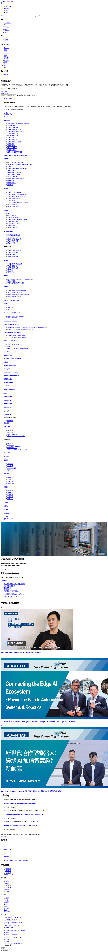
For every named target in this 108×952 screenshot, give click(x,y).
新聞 (5, 906)
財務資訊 (10, 477)
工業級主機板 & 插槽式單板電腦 (17, 219)
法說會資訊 (10, 481)
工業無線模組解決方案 (14, 129)
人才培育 (10, 495)
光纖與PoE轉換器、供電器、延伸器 (18, 202)
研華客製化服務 (8, 379)
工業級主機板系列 (12, 127)
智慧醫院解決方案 (12, 268)
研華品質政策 (7, 407)
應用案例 (6, 898)
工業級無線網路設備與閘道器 (16, 196)
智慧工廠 (6, 362)
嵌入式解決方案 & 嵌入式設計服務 (12, 358)
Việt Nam (6, 67)
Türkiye (6, 65)
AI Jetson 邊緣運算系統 (14, 250)
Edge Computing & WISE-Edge (11, 312)
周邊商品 (6, 303)
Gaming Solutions (8, 369)
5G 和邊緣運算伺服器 (13, 235)
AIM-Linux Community (13, 446)
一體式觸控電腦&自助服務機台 (16, 290)
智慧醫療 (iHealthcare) (9, 365)
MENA (6, 74)
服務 (5, 393)
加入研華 (10, 499)
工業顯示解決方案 (12, 133)
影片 (5, 904)
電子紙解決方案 (12, 148)
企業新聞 (6, 883)
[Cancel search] (34, 95)
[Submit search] (32, 95)
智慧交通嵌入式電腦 (13, 223)
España (6, 40)
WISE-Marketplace (9, 518)
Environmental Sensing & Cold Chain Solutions (20, 279)
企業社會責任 (8, 887)
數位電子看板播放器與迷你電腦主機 (18, 294)
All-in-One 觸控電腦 (13, 344)
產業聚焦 (6, 902)
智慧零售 (6, 286)
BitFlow (9, 386)
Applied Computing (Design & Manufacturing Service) (17, 155)
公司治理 (10, 479)
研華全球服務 (7, 400)
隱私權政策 (7, 941)
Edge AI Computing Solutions (15, 316)
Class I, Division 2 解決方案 (15, 162)
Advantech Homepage (7, 1)
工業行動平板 (11, 281)
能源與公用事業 (8, 355)
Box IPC (9, 213)
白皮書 (6, 900)
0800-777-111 (9, 874)
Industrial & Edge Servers (10, 321)
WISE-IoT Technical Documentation (17, 449)
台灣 (6, 13)
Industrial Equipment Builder (11, 324)
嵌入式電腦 (7, 120)
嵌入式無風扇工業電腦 (14, 142)
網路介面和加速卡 (12, 241)
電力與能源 (10, 181)
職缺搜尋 (6, 889)
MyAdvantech (8, 114)
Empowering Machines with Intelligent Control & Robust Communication (27, 327)
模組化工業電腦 (12, 225)
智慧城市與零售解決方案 (14, 292)
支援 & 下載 (7, 426)
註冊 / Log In (7, 98)
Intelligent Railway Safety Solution (16, 337)
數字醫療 (6, 260)
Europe (6, 39)
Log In (9, 6)
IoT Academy (11, 445)
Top (3, 948)
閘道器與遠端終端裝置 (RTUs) (16, 179)
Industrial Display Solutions (10, 372)
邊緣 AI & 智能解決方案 (14, 152)
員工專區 (6, 509)
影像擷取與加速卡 (12, 256)
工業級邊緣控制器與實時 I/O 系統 (17, 168)
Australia (6, 48)
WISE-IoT (10, 421)
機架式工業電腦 (12, 227)
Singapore (6, 60)
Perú (5, 32)
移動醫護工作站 (12, 266)
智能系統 (6, 210)
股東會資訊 (10, 483)
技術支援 (6, 423)
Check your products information (16, 436)
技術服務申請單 (12, 434)
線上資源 (10, 443)
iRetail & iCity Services (9, 340)
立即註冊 (3, 836)
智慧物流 (6, 275)
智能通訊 (6, 188)
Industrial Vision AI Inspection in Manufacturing (20, 329)
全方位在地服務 (8, 396)
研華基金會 (7, 506)
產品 (5, 116)
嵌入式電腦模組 (12, 146)
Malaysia (6, 58)
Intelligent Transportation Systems (12, 332)
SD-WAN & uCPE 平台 (14, 237)
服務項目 (10, 430)
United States (7, 23)
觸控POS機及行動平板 (14, 296)
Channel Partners (8, 414)
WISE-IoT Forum (12, 448)
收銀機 (9, 346)
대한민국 (6, 57)
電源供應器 (10, 307)
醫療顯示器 (10, 272)
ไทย (5, 64)
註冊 (5, 6)
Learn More (4, 580)
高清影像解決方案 (8, 382)
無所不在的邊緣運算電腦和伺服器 (17, 348)
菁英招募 (6, 487)
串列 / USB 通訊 (12, 204)
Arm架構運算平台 (12, 125)
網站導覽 (6, 939)
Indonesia (6, 53)
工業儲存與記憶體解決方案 (15, 131)
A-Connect (7, 520)
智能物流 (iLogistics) (9, 389)
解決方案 (6, 309)
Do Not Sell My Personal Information (14, 943)
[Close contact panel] (1, 843)
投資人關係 (7, 473)
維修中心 (10, 432)
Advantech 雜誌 (11, 468)
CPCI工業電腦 (11, 215)
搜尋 (5, 11)
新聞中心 (10, 470)
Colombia (6, 30)
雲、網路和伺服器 (8, 231)
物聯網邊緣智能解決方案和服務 (11, 375)
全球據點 (10, 497)
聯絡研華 (6, 513)
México (6, 26)
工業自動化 (7, 158)
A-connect (7, 911)
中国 (5, 50)
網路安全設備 (11, 243)
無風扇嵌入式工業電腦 (14, 172)
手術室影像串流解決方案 (14, 264)
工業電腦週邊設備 (12, 221)
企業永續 (6, 502)
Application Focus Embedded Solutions (18, 123)
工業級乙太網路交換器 (14, 192)
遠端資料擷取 (11, 183)
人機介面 (10, 166)
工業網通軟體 (11, 200)
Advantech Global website (12, 15)
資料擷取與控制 (12, 176)
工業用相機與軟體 (12, 252)
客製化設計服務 (8, 403)
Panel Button (4, 93)
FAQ (5, 910)
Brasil (5, 24)
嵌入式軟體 (10, 137)
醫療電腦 (10, 270)
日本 (5, 55)
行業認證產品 (11, 170)
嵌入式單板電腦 (12, 140)
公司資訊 (10, 464)
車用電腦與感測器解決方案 (15, 283)
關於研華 (6, 456)
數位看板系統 (11, 150)
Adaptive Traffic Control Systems (16, 335)
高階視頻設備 (11, 254)
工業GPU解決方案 (12, 217)
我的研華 (6, 8)
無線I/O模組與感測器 (13, 174)
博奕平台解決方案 (12, 135)
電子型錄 (6, 908)
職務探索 (10, 491)
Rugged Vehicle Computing (10, 351)
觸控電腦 (10, 185)
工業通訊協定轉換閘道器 (14, 198)
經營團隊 (10, 466)
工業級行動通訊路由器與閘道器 (16, 194)
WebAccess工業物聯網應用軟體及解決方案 (20, 164)
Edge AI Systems (12, 317)
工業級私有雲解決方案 (14, 239)
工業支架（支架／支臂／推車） (11, 300)
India (5, 51)
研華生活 (10, 493)
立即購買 (8, 869)
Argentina (6, 27)
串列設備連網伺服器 (13, 206)
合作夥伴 (6, 411)
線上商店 (6, 516)
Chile (5, 29)
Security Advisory (8, 452)
